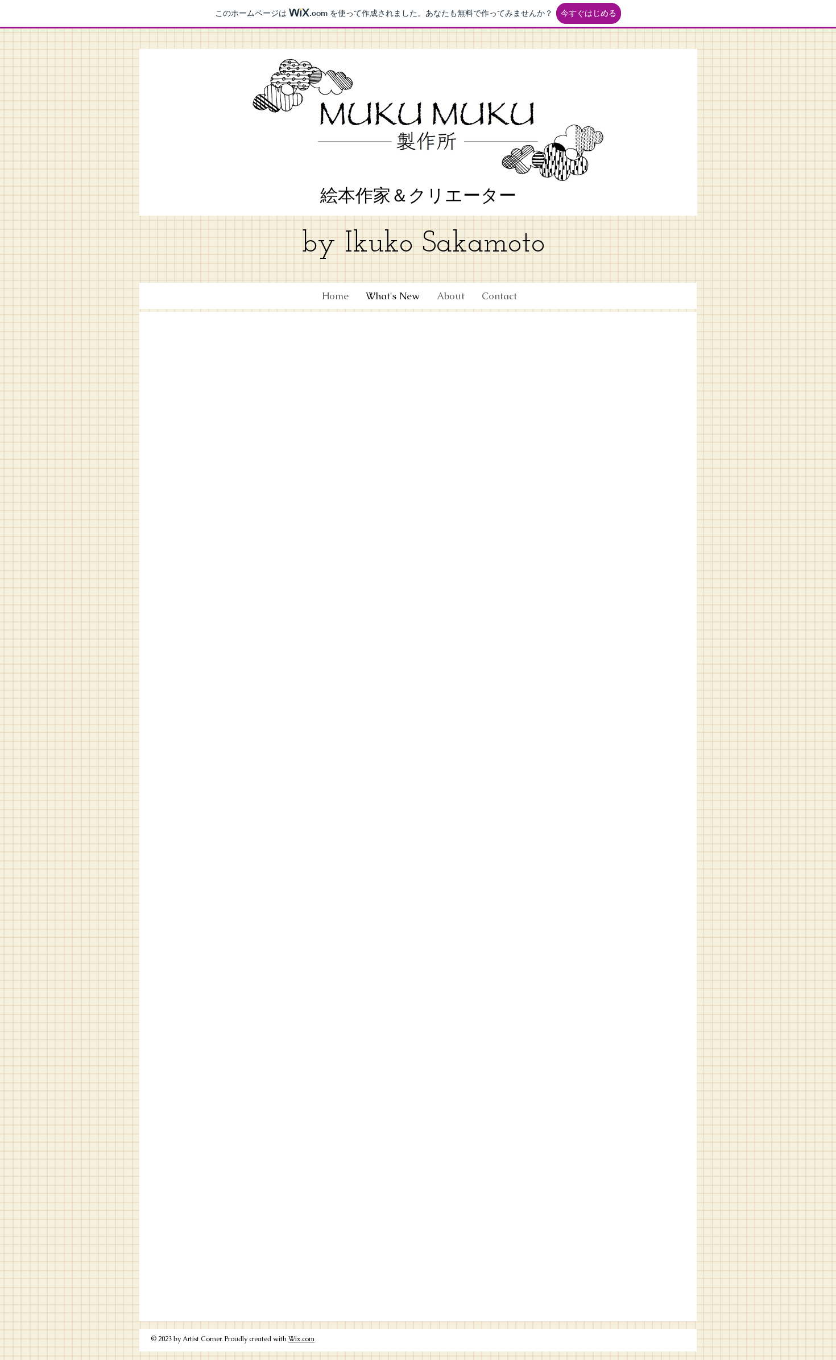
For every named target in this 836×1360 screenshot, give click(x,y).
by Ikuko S (368, 244)
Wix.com (301, 1338)
